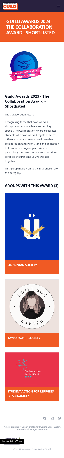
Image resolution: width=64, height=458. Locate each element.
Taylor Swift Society (24, 338)
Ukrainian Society (22, 265)
